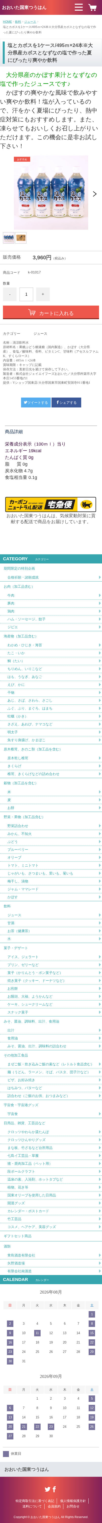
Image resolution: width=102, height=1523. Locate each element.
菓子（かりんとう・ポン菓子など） (35, 973)
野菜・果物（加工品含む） (24, 817)
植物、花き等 (17, 1187)
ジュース (30, 21)
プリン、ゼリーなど (23, 965)
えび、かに (16, 685)
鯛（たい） (16, 661)
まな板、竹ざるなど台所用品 (29, 1148)
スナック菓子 (17, 1012)
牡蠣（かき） (17, 716)
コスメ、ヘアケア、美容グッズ (31, 1227)
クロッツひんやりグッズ (26, 1140)
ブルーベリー (17, 849)
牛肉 (10, 595)
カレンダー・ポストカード (28, 1211)
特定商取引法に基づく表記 (35, 1501)
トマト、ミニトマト (23, 865)
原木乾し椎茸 (17, 758)
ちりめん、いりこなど (24, 669)
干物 (10, 692)
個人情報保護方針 (73, 1501)
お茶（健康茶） (19, 931)
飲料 (18, 21)
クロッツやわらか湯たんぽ (28, 1132)
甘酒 (10, 923)
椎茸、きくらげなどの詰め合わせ (33, 774)
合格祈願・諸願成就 (23, 577)
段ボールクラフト (21, 1171)
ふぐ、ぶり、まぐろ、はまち (29, 708)
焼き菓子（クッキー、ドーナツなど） (36, 981)
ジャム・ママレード (23, 889)
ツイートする (37, 402)
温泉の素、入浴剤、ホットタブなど (35, 1179)
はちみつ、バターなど (24, 1088)
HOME (7, 21)
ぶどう (12, 842)
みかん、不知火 (19, 834)
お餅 (10, 808)
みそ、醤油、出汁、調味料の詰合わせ (36, 1046)
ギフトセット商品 (17, 1236)
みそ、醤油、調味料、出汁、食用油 (31, 1021)
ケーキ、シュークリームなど (29, 1004)
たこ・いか (16, 653)
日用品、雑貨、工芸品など (24, 1123)
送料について (32, 1506)
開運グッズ (16, 1203)
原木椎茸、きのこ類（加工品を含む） (33, 749)
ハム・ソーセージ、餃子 (26, 619)
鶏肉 (10, 611)
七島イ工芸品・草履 (23, 1156)
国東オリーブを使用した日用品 (31, 1195)
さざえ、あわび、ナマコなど (29, 724)
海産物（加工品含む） (21, 636)
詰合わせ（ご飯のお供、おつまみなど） (38, 1096)
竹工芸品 (14, 1219)
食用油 (12, 1038)
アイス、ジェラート (23, 957)
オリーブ (14, 857)
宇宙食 (12, 1114)
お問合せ (73, 1506)
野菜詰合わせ (17, 826)
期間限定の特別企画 (19, 568)
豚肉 (10, 603)
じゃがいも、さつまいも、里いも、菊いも (40, 873)
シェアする (68, 402)
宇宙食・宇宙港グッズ (21, 1105)
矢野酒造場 (16, 1263)
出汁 (10, 1030)
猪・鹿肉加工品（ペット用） (29, 1163)
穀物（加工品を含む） (21, 783)
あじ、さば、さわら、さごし (29, 700)
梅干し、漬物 (17, 881)
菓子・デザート (16, 948)
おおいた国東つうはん (24, 7)
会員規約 (54, 1506)
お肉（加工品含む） (19, 586)
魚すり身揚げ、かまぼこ (26, 740)
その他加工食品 (16, 1055)
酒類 (7, 1246)
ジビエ (12, 627)
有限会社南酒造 (19, 1271)
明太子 (12, 732)
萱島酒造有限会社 (21, 1255)
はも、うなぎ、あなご (24, 677)
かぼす (12, 897)
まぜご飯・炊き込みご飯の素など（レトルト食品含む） (50, 1064)
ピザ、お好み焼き (21, 1080)
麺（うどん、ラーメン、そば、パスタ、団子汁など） (49, 1072)
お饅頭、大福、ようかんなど (29, 996)
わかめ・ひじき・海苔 (24, 645)
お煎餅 (12, 988)
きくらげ (14, 766)
